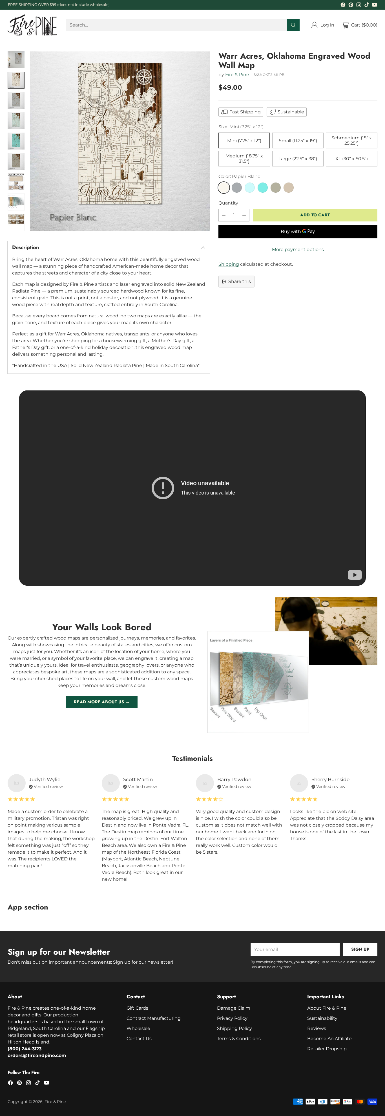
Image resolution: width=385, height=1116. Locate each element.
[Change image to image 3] (16, 100)
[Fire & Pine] (32, 25)
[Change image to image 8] (16, 202)
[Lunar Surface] (236, 187)
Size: (241, 126)
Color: (239, 176)
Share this (239, 281)
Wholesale (138, 1028)
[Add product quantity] (244, 215)
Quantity (228, 203)
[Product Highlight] (192, 488)
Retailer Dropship (327, 1048)
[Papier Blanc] (223, 187)
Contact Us (139, 1038)
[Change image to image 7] (16, 181)
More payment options (298, 249)
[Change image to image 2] (16, 80)
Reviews (316, 1028)
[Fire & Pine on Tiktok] (366, 6)
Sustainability (322, 1018)
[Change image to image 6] (16, 161)
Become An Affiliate (329, 1038)
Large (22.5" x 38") (297, 158)
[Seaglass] (249, 187)
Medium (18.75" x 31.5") (244, 158)
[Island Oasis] (262, 187)
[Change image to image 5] (16, 141)
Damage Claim (233, 1008)
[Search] (293, 25)
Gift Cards (137, 1008)
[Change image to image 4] (16, 120)
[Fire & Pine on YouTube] (374, 6)
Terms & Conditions (239, 1038)
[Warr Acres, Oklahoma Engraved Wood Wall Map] (120, 141)
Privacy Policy (232, 1018)
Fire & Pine (237, 74)
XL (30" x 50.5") (351, 158)
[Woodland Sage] (275, 187)
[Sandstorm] (288, 187)
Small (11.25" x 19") (298, 140)
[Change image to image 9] (16, 222)
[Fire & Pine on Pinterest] (351, 6)
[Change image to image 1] (16, 59)
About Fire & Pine (326, 1008)
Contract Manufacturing (154, 1018)
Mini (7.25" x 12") (244, 140)
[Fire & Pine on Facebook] (343, 6)
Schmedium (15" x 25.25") (351, 140)
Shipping (228, 264)
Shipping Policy (234, 1028)
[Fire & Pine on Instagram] (359, 6)
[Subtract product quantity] (224, 215)
